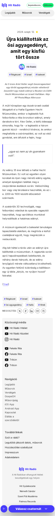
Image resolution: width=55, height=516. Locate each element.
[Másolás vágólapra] (43, 311)
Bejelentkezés (34, 5)
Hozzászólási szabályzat (18, 447)
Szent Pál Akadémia (27, 496)
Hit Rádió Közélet (19, 333)
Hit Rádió (15, 339)
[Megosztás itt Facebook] (25, 311)
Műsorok (27, 12)
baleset (40, 74)
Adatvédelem (12, 457)
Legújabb (10, 12)
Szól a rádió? (12, 437)
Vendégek (44, 12)
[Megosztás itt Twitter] (19, 311)
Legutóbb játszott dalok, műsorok (23, 442)
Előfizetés (48, 5)
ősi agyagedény (13, 305)
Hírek (41, 305)
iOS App (9, 404)
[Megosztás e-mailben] (37, 311)
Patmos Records (27, 501)
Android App (12, 408)
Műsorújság (11, 400)
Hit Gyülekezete (27, 486)
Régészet (15, 74)
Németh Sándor (27, 491)
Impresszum (12, 452)
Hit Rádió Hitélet (18, 328)
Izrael (28, 74)
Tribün (13, 359)
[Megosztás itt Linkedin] (31, 311)
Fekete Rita (16, 348)
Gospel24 (10, 396)
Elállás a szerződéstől (12, 418)
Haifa (30, 305)
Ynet (5, 284)
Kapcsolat (10, 412)
